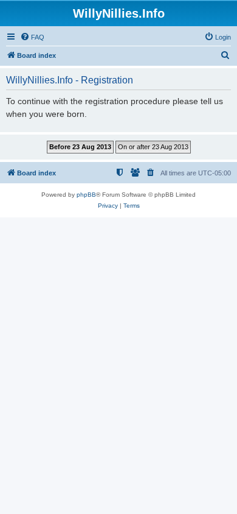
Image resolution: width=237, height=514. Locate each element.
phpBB (86, 194)
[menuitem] (32, 37)
